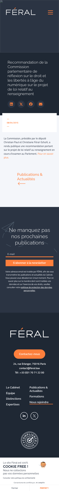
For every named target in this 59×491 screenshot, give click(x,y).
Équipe (10, 393)
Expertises (13, 404)
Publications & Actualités (38, 389)
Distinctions (13, 398)
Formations (36, 396)
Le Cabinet (13, 387)
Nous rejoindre (39, 402)
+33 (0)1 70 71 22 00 (32, 372)
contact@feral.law (29, 368)
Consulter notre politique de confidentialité (19, 477)
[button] (11, 104)
